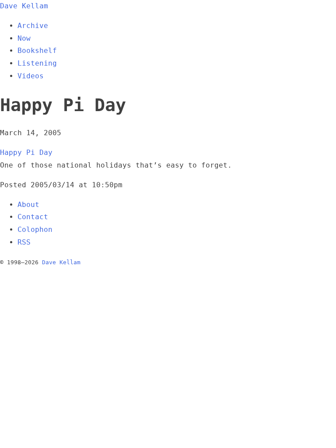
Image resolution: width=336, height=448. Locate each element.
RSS (24, 242)
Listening (37, 63)
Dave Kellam (24, 6)
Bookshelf (37, 50)
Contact (33, 217)
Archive (33, 25)
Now (24, 38)
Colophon (35, 229)
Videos (31, 76)
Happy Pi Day (26, 152)
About (28, 204)
